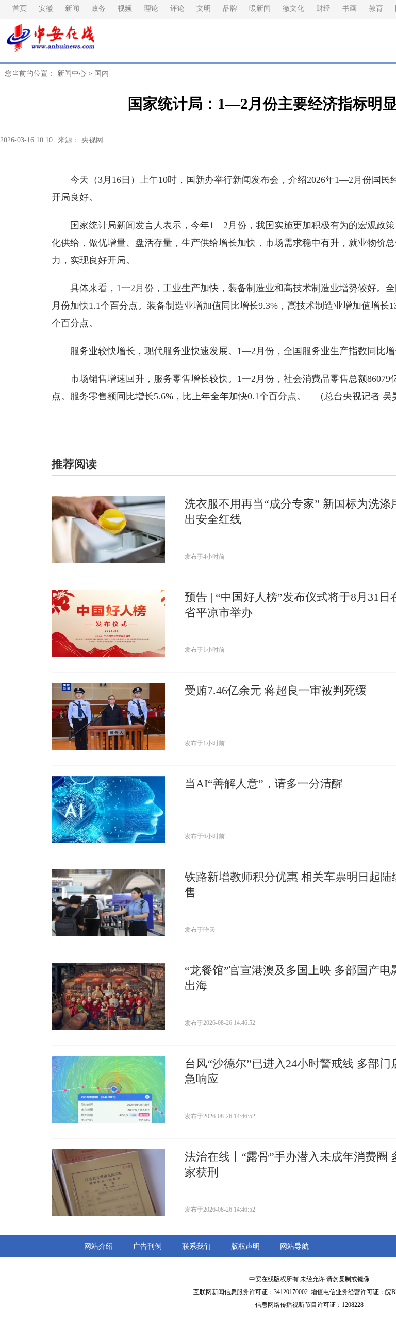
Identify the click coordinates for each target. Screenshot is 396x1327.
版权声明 (245, 1246)
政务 (98, 8)
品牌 (230, 8)
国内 (101, 73)
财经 (323, 8)
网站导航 (292, 1246)
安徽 (46, 8)
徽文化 (293, 8)
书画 (349, 8)
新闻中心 (71, 73)
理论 (151, 8)
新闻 (72, 8)
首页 (19, 8)
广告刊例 (147, 1246)
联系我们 (196, 1246)
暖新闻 (260, 8)
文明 (203, 8)
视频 (125, 8)
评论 (177, 8)
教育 (376, 8)
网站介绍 (100, 1246)
